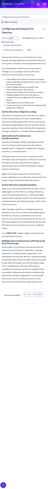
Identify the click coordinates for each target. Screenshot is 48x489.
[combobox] (13, 38)
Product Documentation (13, 50)
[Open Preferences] (3, 485)
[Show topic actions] (44, 29)
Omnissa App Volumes (12, 45)
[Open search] (38, 4)
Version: (5, 38)
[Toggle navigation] (44, 4)
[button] (24, 22)
